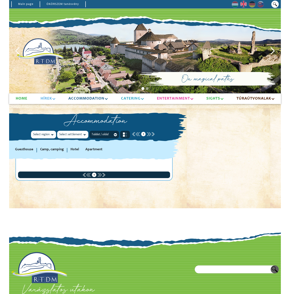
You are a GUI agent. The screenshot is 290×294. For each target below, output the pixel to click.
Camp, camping (52, 149)
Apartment (93, 149)
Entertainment (173, 99)
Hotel (74, 149)
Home (21, 99)
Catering (131, 99)
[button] (17, 50)
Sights (213, 99)
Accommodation (86, 99)
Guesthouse (24, 149)
